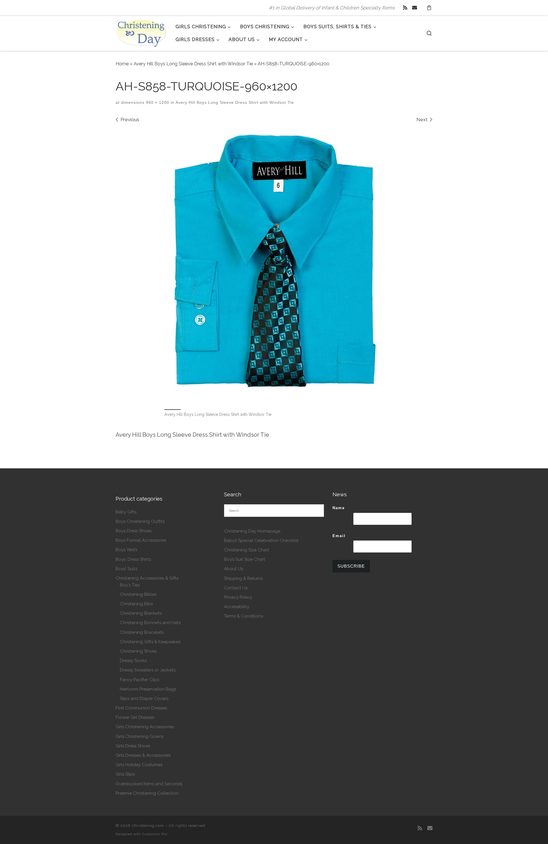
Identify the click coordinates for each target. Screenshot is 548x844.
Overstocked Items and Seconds (149, 783)
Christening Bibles (138, 594)
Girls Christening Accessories (145, 726)
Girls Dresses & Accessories (143, 755)
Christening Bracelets (142, 632)
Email (339, 536)
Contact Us (235, 587)
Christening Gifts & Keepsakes (150, 641)
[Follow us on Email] (414, 7)
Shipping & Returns (243, 578)
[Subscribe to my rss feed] (405, 7)
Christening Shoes (138, 651)
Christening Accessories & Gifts (147, 578)
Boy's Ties (130, 585)
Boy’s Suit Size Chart (244, 559)
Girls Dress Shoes (133, 745)
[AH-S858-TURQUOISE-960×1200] (274, 265)
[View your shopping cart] (429, 8)
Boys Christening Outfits (140, 521)
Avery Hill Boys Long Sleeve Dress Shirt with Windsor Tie (193, 63)
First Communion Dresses (141, 708)
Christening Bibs (136, 603)
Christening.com (148, 825)
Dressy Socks (133, 660)
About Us (233, 568)
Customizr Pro (154, 834)
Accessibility (236, 606)
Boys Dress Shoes (134, 530)
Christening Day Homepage (252, 531)
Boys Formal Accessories (141, 540)
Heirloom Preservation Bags (148, 689)
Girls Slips (125, 774)
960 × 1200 (156, 102)
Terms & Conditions (243, 616)
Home (122, 63)
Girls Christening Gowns (140, 736)
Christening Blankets (141, 613)
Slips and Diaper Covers (144, 698)
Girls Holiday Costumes (139, 764)
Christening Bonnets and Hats (150, 622)
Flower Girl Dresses (135, 717)
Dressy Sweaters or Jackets (148, 670)
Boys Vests (126, 549)
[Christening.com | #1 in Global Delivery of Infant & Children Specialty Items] (141, 32)
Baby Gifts (126, 512)
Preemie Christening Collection (147, 793)
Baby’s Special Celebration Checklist (261, 540)
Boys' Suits (126, 568)
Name (339, 508)
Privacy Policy (238, 597)
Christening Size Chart (246, 549)
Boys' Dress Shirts (133, 559)
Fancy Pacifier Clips (139, 679)
